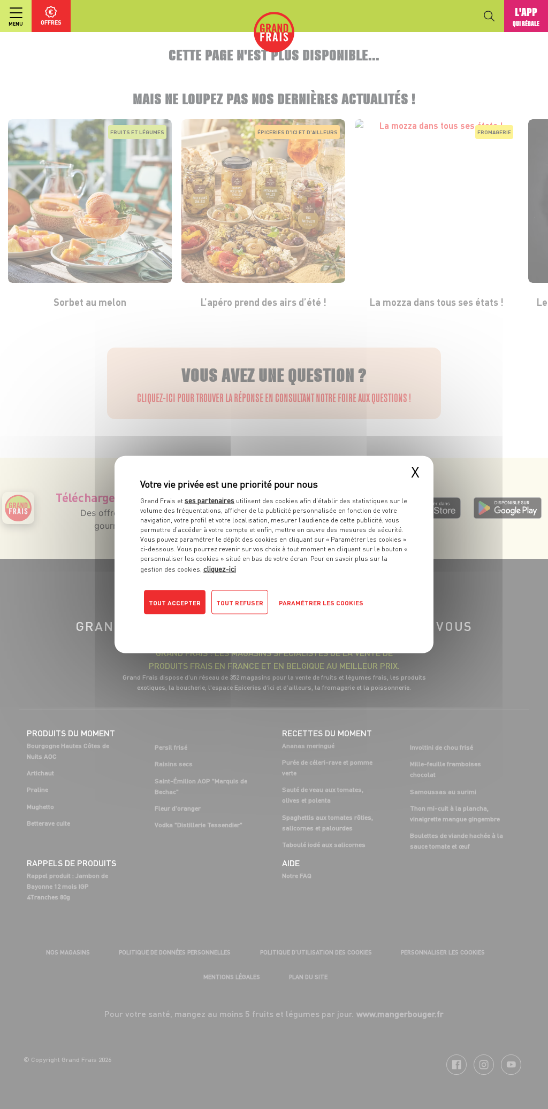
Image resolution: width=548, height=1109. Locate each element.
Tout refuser (239, 603)
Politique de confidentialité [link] (212, 624)
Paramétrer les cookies (321, 603)
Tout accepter (175, 603)
